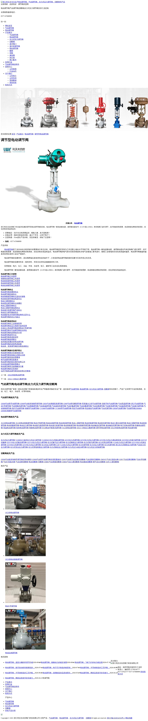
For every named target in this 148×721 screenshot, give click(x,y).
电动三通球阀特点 (8, 301)
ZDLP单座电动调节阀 (16, 375)
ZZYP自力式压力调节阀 (89, 440)
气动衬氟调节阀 (73, 406)
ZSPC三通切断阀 (112, 462)
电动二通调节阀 (78, 423)
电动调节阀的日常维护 (9, 369)
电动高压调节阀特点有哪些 (11, 303)
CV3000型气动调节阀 (63, 408)
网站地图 (128, 718)
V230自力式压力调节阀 (122, 442)
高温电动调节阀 (9, 428)
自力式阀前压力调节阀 (74, 442)
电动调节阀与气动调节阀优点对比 (14, 330)
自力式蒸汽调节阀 (91, 442)
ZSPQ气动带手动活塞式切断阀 (73, 459)
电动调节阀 (29, 134)
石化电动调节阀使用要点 (10, 364)
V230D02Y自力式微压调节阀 (53, 440)
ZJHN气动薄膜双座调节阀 (53, 404)
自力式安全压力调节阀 (19, 447)
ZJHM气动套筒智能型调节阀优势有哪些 (16, 459)
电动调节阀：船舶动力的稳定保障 (54, 662)
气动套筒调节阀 (111, 406)
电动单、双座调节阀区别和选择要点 (15, 346)
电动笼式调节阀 (104, 423)
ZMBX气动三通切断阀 (70, 462)
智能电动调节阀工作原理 (10, 278)
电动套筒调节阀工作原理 (10, 283)
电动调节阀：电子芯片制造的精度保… (57, 668)
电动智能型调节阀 (83, 425)
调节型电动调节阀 (42, 134)
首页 (13, 134)
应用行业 (8, 684)
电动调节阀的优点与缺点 (10, 317)
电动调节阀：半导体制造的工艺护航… (95, 668)
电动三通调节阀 (133, 423)
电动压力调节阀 (26, 425)
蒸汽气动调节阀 (18, 408)
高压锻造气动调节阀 (93, 408)
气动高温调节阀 (124, 404)
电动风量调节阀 (13, 425)
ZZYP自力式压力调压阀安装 (110, 440)
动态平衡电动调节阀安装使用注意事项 (15, 371)
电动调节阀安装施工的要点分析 (13, 355)
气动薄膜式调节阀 (18, 406)
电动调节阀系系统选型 (9, 337)
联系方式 (8, 693)
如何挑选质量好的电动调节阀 (12, 342)
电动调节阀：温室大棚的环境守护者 (19, 662)
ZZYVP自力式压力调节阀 (37, 442)
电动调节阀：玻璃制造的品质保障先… (57, 673)
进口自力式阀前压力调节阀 (125, 445)
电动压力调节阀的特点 (9, 312)
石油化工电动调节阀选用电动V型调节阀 (16, 328)
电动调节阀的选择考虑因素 (11, 344)
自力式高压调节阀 (105, 442)
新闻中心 (8, 689)
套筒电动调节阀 (22, 428)
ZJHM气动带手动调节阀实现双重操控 (46, 459)
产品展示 (19, 134)
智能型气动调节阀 (32, 408)
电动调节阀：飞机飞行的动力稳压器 (89, 662)
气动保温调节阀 (45, 406)
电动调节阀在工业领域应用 (11, 323)
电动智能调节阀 (70, 425)
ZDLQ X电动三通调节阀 (17, 379)
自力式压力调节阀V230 (50, 445)
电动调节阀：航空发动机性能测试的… (20, 668)
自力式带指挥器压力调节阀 (38, 447)
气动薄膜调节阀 (32, 406)
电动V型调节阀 (39, 423)
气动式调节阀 (106, 408)
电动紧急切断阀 (86, 462)
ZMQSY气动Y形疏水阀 (109, 459)
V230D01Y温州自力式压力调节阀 (28, 440)
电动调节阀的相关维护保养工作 (13, 362)
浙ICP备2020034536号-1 (116, 718)
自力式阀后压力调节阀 (58, 447)
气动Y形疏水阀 (9, 462)
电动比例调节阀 (52, 423)
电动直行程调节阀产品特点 (11, 310)
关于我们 (8, 691)
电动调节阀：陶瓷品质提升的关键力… (95, 673)
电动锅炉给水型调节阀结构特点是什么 (15, 315)
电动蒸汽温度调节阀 (40, 425)
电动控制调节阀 (91, 423)
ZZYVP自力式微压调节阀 (16, 442)
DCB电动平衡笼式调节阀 (51, 428)
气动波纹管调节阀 (59, 406)
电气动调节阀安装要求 (9, 359)
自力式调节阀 (84, 445)
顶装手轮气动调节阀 (109, 404)
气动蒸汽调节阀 (137, 406)
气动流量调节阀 (86, 406)
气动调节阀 (74, 389)
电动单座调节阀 (65, 423)
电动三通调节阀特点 (8, 305)
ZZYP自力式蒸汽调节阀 (131, 440)
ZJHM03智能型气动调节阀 (11, 411)
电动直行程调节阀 (56, 425)
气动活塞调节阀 (98, 406)
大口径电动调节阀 (8, 423)
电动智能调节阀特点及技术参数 (13, 296)
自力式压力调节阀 (96, 389)
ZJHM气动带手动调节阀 (10, 404)
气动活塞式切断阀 (93, 459)
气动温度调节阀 (124, 406)
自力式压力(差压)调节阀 (77, 447)
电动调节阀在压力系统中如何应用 (14, 326)
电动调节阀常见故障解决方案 (12, 366)
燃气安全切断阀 (99, 462)
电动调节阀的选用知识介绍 (11, 332)
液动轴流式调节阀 (113, 425)
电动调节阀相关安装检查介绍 (12, 353)
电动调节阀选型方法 (8, 335)
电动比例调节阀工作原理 (10, 285)
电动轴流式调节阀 (98, 425)
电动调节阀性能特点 (8, 294)
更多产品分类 (10, 710)
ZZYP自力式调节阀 (72, 440)
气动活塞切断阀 (22, 462)
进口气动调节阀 (137, 404)
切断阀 (106, 389)
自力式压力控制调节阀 (96, 447)
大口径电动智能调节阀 (24, 423)
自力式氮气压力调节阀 (56, 442)
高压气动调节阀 (78, 408)
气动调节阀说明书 (12, 686)
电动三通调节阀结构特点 (10, 308)
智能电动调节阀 (35, 428)
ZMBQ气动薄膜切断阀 (52, 462)
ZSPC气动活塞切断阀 (127, 459)
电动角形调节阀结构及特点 (11, 299)
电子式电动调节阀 (127, 425)
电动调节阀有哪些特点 (9, 292)
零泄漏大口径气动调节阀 (91, 404)
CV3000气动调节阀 (47, 408)
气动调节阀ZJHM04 (133, 408)
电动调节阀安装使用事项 (10, 357)
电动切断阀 (33, 462)
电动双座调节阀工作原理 (10, 281)
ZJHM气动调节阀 (119, 408)
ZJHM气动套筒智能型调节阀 (31, 404)
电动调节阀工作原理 (8, 276)
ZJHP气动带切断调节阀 (72, 404)
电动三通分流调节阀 (118, 423)
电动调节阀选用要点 (8, 339)
